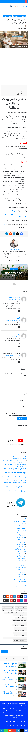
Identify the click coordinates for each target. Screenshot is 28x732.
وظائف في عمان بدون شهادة (20, 637)
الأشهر (14, 658)
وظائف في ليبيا (21, 560)
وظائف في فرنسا (21, 542)
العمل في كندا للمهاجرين (9, 612)
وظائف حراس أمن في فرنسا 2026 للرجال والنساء (15, 480)
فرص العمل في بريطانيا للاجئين (20, 615)
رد (18, 311)
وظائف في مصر (21, 562)
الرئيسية (20, 13)
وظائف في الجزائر (21, 553)
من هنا (5, 224)
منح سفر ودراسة (22, 581)
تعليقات (5, 658)
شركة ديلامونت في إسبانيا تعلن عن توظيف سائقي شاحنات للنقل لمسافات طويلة (9, 686)
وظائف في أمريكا (21, 525)
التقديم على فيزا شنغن (21, 585)
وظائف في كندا (21, 523)
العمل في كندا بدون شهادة (21, 612)
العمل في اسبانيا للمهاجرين (8, 607)
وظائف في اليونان (21, 546)
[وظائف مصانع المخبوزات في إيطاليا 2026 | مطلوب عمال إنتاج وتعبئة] (22, 694)
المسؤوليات (18, 94)
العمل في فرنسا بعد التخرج (8, 610)
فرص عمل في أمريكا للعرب (20, 617)
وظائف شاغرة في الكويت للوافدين (19, 625)
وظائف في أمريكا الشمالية (20, 521)
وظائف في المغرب (20, 556)
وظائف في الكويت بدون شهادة (20, 630)
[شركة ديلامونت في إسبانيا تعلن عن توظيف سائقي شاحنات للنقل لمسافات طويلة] (22, 687)
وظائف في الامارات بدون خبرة (20, 627)
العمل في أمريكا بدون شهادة (20, 607)
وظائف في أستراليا (20, 528)
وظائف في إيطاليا (21, 539)
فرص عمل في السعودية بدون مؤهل (19, 620)
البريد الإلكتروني (23, 400)
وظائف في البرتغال (20, 544)
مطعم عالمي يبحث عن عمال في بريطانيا (14, 88)
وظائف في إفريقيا (22, 551)
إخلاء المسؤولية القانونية (10, 715)
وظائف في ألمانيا (21, 535)
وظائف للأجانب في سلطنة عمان (20, 640)
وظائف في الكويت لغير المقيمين (20, 632)
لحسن (18, 318)
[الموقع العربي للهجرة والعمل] (14, 6)
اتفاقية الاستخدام (17, 712)
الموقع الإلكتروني (23, 406)
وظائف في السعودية (20, 576)
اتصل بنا (23, 712)
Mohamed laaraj (14, 297)
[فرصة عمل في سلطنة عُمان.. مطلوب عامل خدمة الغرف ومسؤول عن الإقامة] (22, 679)
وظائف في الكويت (21, 572)
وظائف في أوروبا (16, 16)
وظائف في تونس (21, 558)
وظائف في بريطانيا (7, 16)
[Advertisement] (14, 65)
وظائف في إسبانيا (21, 537)
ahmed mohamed (20, 25)
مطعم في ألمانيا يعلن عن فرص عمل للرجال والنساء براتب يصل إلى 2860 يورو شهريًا (9, 672)
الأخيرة (23, 658)
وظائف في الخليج (22, 565)
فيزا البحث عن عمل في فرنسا (20, 622)
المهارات (20, 91)
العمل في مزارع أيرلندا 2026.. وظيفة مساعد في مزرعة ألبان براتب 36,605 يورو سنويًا (14, 273)
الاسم (25, 394)
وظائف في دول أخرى (20, 549)
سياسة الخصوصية (19, 715)
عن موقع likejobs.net (7, 712)
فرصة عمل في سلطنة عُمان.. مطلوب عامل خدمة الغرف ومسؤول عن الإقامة (9, 679)
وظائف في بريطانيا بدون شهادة (20, 635)
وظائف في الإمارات (20, 567)
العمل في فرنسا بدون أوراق (21, 610)
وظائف (24, 13)
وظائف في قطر (21, 569)
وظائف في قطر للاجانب (8, 637)
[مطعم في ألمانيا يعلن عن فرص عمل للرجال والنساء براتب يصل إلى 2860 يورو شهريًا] (22, 672)
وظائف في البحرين (20, 574)
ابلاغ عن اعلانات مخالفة (14, 717)
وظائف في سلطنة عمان (19, 579)
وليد (19, 334)
